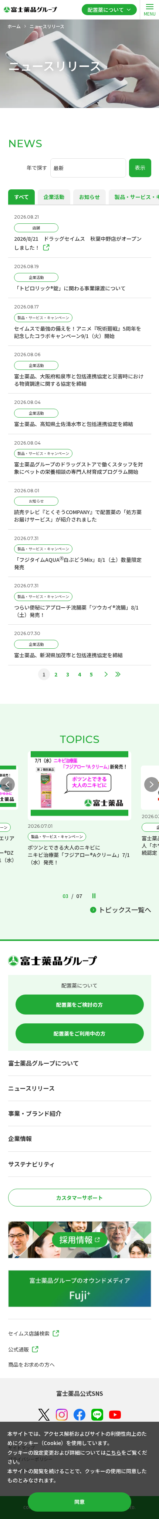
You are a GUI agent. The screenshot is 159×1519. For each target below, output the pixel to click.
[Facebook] (79, 1415)
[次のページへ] (106, 674)
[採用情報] (79, 1239)
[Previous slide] (7, 784)
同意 (79, 1501)
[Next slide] (151, 784)
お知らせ (89, 196)
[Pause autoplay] (94, 896)
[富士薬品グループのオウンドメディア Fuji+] (79, 1288)
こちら (113, 1452)
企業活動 (54, 196)
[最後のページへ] (118, 674)
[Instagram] (62, 1415)
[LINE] (97, 1415)
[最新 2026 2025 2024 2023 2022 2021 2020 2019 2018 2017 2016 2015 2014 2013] (88, 168)
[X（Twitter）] (44, 1415)
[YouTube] (115, 1415)
